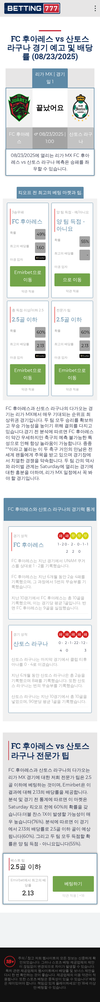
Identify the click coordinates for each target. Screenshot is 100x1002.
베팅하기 (73, 883)
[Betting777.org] (32, 7)
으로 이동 (27, 276)
